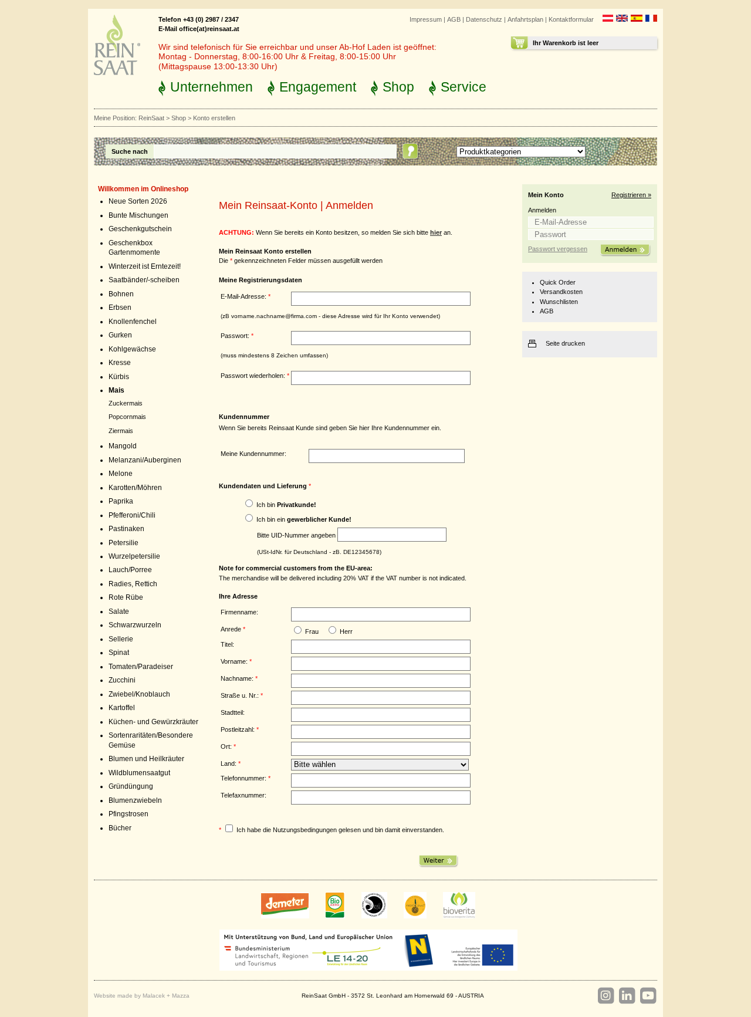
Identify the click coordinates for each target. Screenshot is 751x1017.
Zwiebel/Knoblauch (139, 694)
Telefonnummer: (245, 778)
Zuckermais (126, 403)
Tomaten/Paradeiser (141, 667)
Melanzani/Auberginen (145, 460)
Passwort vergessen (557, 248)
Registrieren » (631, 194)
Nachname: (239, 678)
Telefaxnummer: (243, 795)
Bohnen (121, 294)
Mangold (123, 446)
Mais (116, 390)
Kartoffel (122, 708)
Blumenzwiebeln (135, 800)
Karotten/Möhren (135, 488)
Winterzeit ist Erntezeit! (145, 266)
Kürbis (119, 377)
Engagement (317, 86)
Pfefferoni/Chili (132, 515)
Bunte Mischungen (138, 215)
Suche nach (129, 151)
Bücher (120, 828)
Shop (398, 86)
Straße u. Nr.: (242, 695)
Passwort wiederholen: (255, 375)
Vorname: (236, 661)
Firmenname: (239, 612)
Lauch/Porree (130, 570)
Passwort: (237, 335)
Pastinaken (126, 529)
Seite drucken (565, 343)
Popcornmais (127, 416)
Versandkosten (561, 291)
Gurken (120, 335)
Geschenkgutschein (140, 229)
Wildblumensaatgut (139, 773)
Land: (231, 763)
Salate (119, 611)
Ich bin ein (303, 519)
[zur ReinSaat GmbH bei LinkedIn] (626, 995)
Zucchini (122, 680)
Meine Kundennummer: (253, 453)
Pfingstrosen (128, 814)
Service (463, 86)
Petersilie (123, 543)
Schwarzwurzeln (135, 625)
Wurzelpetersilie (134, 556)
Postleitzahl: (240, 729)
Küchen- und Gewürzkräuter (153, 722)
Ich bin (286, 504)
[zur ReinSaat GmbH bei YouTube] (647, 995)
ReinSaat (151, 117)
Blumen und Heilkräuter (146, 759)
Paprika (121, 501)
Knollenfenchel (133, 321)
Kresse (120, 363)
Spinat (119, 652)
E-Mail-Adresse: (245, 296)
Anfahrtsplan (525, 19)
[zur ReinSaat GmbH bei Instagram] (605, 995)
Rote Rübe (126, 597)
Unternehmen (211, 86)
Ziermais (121, 430)
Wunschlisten (559, 301)
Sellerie (121, 639)
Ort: (228, 746)
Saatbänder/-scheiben (144, 280)
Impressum (426, 19)
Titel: (227, 644)
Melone (121, 473)
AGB (454, 19)
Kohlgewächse (132, 349)
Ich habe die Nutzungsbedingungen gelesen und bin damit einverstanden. (340, 829)
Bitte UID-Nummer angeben (296, 534)
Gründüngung (131, 786)
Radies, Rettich (133, 584)
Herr (346, 631)
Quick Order (558, 282)
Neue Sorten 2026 (138, 201)
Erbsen (120, 307)
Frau (312, 631)
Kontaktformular (571, 19)
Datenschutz (484, 19)
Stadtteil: (233, 712)
